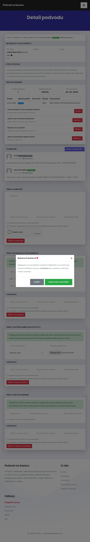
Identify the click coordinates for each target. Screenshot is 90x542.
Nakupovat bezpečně (59, 282)
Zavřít (37, 282)
